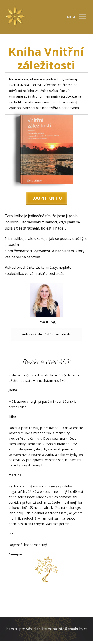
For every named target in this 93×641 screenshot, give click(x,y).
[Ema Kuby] (15, 17)
